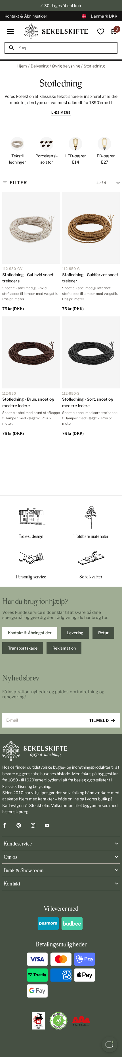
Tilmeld (99, 720)
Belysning (40, 66)
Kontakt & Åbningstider (26, 16)
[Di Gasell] (38, 1021)
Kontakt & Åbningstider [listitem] (30, 632)
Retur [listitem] (103, 632)
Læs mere (61, 113)
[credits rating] (81, 1021)
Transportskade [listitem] (22, 648)
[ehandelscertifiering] (58, 1021)
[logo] (56, 31)
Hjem (22, 66)
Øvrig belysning (66, 66)
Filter (18, 182)
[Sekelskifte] (61, 751)
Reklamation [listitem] (64, 648)
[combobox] (66, 48)
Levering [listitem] (75, 632)
